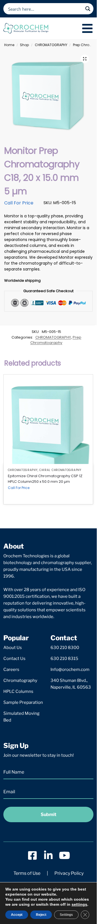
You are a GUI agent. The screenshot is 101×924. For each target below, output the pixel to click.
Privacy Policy (69, 873)
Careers (11, 669)
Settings (66, 915)
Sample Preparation (23, 702)
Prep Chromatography (55, 340)
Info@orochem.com (69, 669)
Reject (41, 915)
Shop (24, 44)
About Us (12, 647)
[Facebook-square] (32, 855)
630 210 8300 (64, 647)
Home (9, 44)
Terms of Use (26, 873)
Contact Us (14, 658)
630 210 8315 (64, 658)
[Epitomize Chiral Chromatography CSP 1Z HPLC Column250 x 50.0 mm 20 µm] (48, 419)
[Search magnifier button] (88, 9)
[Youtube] (64, 855)
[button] (85, 59)
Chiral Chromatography (60, 470)
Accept (16, 915)
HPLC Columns (18, 691)
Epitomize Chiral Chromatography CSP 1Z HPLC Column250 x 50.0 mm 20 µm (45, 478)
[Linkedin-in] (48, 855)
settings (79, 904)
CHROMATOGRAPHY (51, 44)
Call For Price (18, 203)
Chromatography (20, 680)
